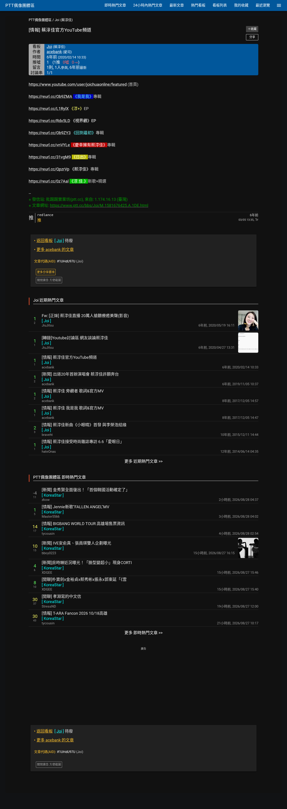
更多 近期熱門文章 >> (143, 461)
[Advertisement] (143, 682)
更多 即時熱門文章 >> (143, 632)
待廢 (53, 240)
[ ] (46, 320)
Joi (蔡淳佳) (64, 20)
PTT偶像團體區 (40, 20)
